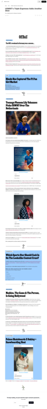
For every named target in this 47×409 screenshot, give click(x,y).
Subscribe (31, 402)
